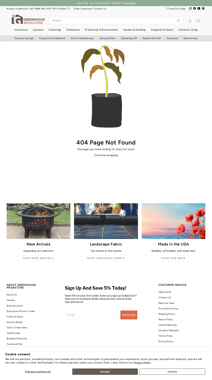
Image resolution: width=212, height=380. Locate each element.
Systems (38, 29)
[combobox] (116, 20)
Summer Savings (24, 38)
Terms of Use (165, 335)
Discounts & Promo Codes (21, 311)
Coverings (55, 29)
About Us (12, 294)
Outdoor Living (188, 29)
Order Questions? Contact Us (90, 8)
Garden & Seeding (134, 29)
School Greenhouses (82, 38)
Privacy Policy (142, 362)
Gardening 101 (129, 38)
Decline (172, 371)
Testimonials (13, 333)
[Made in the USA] (173, 221)
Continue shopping (106, 155)
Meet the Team (166, 303)
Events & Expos (15, 316)
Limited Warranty (168, 325)
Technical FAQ (14, 344)
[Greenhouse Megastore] (28, 19)
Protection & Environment (101, 29)
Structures (21, 29)
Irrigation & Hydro (162, 29)
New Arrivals (190, 38)
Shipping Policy (167, 314)
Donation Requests (169, 330)
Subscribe (129, 315)
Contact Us (165, 297)
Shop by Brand (14, 322)
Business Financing (17, 338)
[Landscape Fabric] (106, 221)
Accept (105, 371)
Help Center (165, 292)
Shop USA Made (173, 258)
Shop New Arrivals (38, 258)
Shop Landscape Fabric (106, 258)
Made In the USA (152, 38)
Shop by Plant (107, 38)
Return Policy (166, 319)
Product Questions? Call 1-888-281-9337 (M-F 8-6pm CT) (38, 8)
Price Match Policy (168, 308)
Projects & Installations (52, 38)
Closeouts (172, 38)
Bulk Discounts (15, 305)
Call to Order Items (17, 327)
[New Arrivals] (38, 221)
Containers (73, 29)
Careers (11, 300)
